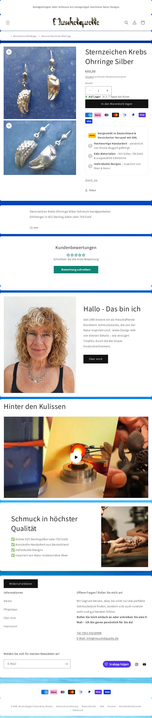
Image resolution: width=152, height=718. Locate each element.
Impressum (10, 626)
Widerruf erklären (20, 583)
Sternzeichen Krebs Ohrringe (56, 36)
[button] (8, 23)
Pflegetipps (10, 609)
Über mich (96, 359)
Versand (89, 76)
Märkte (8, 601)
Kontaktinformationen (130, 706)
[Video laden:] (76, 457)
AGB (102, 706)
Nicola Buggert (26, 706)
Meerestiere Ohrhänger (25, 36)
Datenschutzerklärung (67, 706)
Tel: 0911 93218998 (89, 633)
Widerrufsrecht (89, 706)
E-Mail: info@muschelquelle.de (97, 638)
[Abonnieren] (66, 664)
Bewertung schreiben (75, 269)
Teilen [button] (92, 190)
